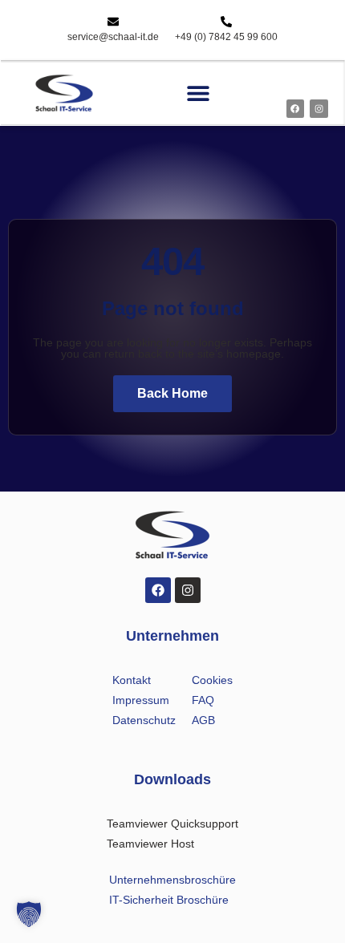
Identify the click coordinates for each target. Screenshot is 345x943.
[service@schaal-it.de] (113, 21)
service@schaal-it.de (113, 36)
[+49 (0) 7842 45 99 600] (226, 21)
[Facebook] (295, 108)
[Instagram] (318, 108)
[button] (199, 93)
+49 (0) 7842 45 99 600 (226, 36)
